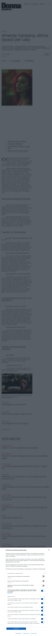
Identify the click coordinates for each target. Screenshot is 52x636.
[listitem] (26, 573)
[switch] (43, 576)
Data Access (26, 633)
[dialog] (26, 592)
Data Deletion (18, 633)
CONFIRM (16, 628)
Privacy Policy (34, 633)
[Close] (49, 550)
